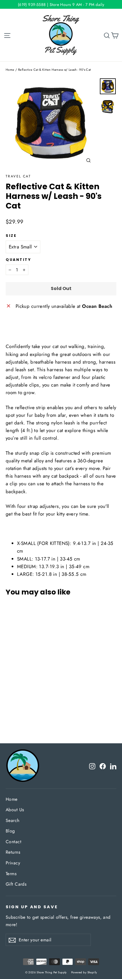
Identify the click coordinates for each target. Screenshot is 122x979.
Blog (10, 831)
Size (11, 235)
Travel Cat (18, 176)
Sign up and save (32, 907)
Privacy (13, 863)
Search (13, 820)
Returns (13, 852)
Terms (11, 873)
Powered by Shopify (84, 972)
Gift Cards (16, 884)
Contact (13, 841)
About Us (15, 809)
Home (10, 69)
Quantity (18, 259)
